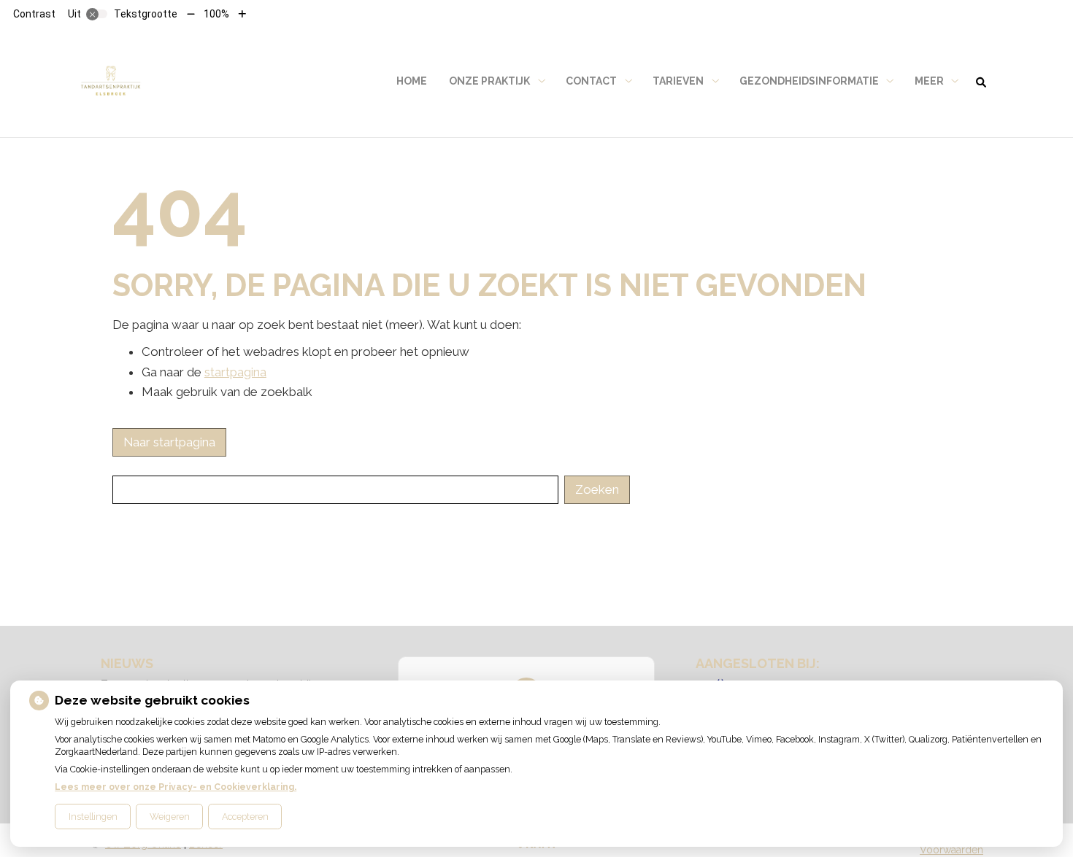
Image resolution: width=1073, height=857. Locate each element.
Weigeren (170, 816)
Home (411, 81)
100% (216, 14)
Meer (929, 81)
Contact (591, 81)
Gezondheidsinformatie (809, 81)
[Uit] (97, 13)
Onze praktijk (489, 81)
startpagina (235, 372)
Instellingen (93, 816)
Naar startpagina (169, 442)
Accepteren (245, 816)
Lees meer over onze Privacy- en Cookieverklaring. (175, 786)
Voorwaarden (951, 850)
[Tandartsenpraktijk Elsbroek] (111, 81)
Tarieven (678, 81)
